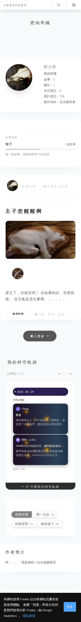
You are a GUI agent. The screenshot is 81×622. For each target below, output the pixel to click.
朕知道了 (50, 524)
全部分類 (21, 514)
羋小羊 (31, 186)
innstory (15, 5)
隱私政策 (29, 615)
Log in (58, 5)
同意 (70, 607)
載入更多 (38, 336)
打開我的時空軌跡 (44, 487)
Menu (74, 5)
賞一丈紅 (45, 514)
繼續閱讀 (18, 313)
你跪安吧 (24, 524)
